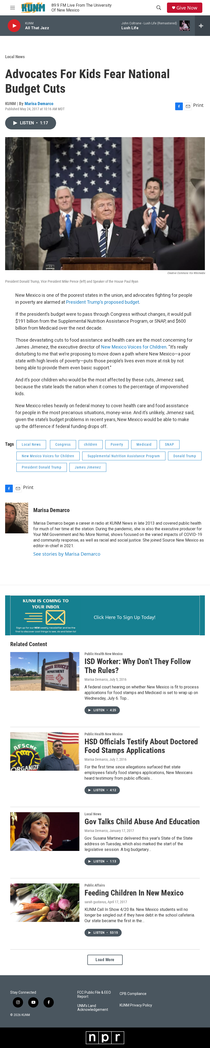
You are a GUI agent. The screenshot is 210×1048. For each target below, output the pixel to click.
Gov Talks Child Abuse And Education (142, 821)
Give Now (186, 8)
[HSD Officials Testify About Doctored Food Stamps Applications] (44, 751)
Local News (15, 56)
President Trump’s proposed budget (102, 302)
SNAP (169, 444)
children (90, 444)
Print (198, 105)
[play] (14, 26)
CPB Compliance (133, 994)
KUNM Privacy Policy (136, 1005)
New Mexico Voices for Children (133, 347)
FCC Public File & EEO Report (94, 995)
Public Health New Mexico (104, 654)
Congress (63, 444)
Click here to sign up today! (124, 617)
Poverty (117, 444)
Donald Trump (184, 456)
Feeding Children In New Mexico (134, 892)
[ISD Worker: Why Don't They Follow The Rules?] (44, 671)
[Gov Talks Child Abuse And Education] (44, 831)
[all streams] (202, 25)
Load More (105, 959)
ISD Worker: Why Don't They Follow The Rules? (138, 666)
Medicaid (144, 444)
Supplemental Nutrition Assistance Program (124, 456)
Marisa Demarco (39, 103)
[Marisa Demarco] (16, 518)
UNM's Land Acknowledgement (92, 1008)
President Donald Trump (41, 467)
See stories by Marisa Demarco (66, 554)
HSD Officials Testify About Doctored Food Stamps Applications (141, 746)
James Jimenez (88, 467)
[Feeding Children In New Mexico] (44, 902)
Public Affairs (95, 885)
